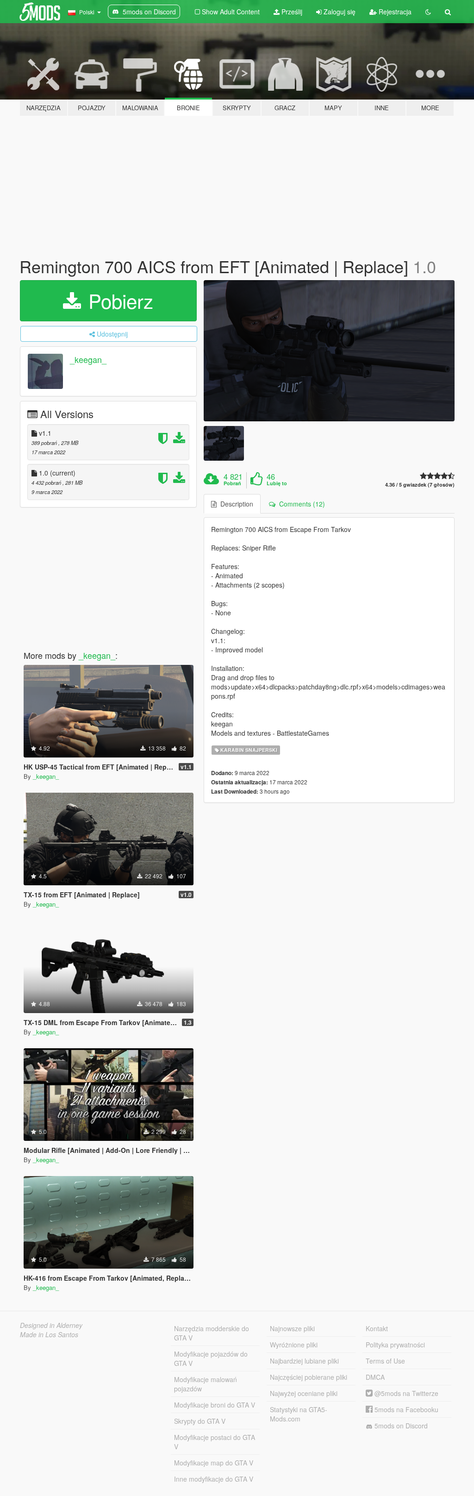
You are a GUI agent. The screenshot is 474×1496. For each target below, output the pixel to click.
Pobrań (232, 483)
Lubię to (277, 483)
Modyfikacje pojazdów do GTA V (211, 1358)
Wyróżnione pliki (294, 1344)
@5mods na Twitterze (405, 1393)
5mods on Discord (400, 1425)
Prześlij (291, 11)
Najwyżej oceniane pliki (303, 1393)
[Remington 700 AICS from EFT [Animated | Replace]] (329, 350)
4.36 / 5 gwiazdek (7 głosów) (420, 484)
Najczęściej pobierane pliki (308, 1377)
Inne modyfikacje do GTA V (213, 1478)
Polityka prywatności (395, 1344)
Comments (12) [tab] (300, 503)
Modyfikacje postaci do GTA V (214, 1442)
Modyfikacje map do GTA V (213, 1462)
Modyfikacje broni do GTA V (214, 1404)
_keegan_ (88, 359)
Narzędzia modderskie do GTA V (211, 1333)
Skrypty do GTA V (199, 1421)
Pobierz (118, 300)
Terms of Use (385, 1360)
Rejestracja (394, 11)
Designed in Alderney (51, 1325)
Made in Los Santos (49, 1334)
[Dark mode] (428, 11)
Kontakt (377, 1328)
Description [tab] (235, 503)
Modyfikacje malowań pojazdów (205, 1384)
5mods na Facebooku (405, 1409)
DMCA (375, 1377)
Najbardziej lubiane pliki (304, 1360)
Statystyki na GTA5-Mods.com (298, 1414)
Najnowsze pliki (292, 1328)
